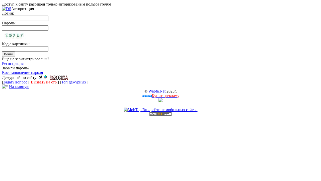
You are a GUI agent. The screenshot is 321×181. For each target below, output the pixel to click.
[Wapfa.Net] (45, 77)
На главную (19, 86)
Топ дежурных (73, 82)
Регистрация (13, 63)
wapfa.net (157, 91)
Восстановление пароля (22, 72)
